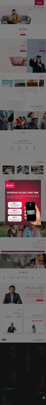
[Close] (7, 180)
